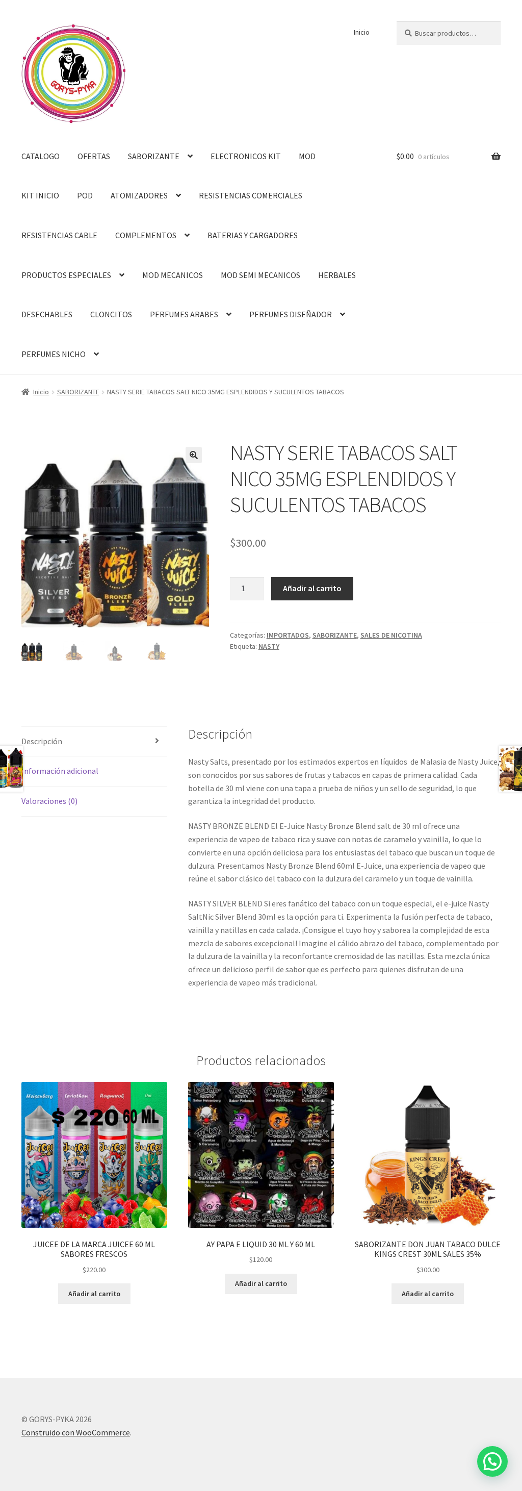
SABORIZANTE (153, 156)
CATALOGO (40, 156)
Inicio (362, 32)
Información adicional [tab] (59, 771)
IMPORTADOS (288, 635)
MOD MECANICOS (172, 275)
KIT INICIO (40, 195)
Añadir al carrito (312, 588)
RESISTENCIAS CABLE (59, 235)
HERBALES (337, 275)
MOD (307, 156)
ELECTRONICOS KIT (246, 156)
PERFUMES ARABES (184, 314)
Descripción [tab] (41, 741)
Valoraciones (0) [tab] (49, 801)
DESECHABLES (46, 314)
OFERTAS (93, 156)
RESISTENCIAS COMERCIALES (250, 195)
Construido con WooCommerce (75, 1432)
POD (85, 195)
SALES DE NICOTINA (391, 635)
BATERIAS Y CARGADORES (252, 235)
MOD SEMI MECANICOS (260, 275)
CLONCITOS (111, 314)
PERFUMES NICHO (53, 354)
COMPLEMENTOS (145, 235)
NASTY (268, 646)
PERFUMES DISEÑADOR (290, 314)
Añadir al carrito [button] (94, 1293)
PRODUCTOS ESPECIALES (66, 275)
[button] (194, 455)
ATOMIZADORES (139, 195)
